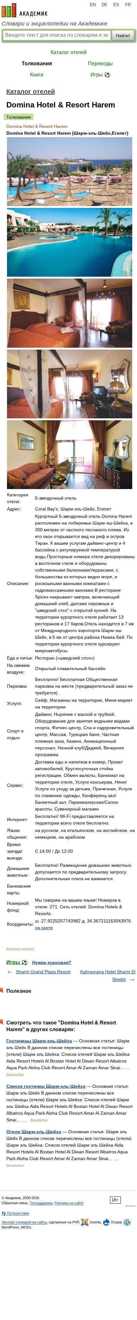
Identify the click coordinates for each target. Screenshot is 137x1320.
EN (93, 5)
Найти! (123, 35)
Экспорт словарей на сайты (24, 1222)
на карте (44, 927)
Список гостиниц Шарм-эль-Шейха (45, 1086)
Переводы (100, 63)
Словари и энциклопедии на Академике (54, 23)
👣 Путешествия (15, 1213)
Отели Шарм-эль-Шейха (33, 1131)
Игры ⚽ (100, 74)
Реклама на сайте (68, 1203)
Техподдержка (41, 1203)
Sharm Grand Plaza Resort (43, 971)
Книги (36, 74)
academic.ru (24, 10)
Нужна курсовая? (51, 962)
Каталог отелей (69, 52)
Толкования (37, 63)
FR (128, 5)
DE (104, 5)
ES (116, 5)
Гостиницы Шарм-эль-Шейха (39, 1040)
